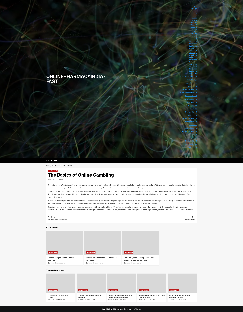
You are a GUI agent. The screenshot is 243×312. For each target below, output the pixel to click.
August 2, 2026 (182, 299)
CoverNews (127, 309)
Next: (190, 218)
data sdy (194, 33)
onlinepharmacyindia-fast (75, 79)
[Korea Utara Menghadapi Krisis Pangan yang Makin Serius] (151, 283)
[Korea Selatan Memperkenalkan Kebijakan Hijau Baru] (182, 283)
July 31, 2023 (59, 179)
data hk (194, 6)
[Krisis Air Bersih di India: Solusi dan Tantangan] (102, 243)
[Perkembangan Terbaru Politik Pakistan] (64, 243)
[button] (195, 160)
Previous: (57, 218)
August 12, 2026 (136, 263)
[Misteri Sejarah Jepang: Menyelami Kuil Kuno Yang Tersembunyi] (140, 243)
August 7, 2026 (151, 299)
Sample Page (51, 160)
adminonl (51, 179)
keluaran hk (193, 59)
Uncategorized (53, 171)
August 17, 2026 (98, 263)
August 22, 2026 (60, 263)
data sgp (194, 8)
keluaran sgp (193, 64)
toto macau (193, 38)
